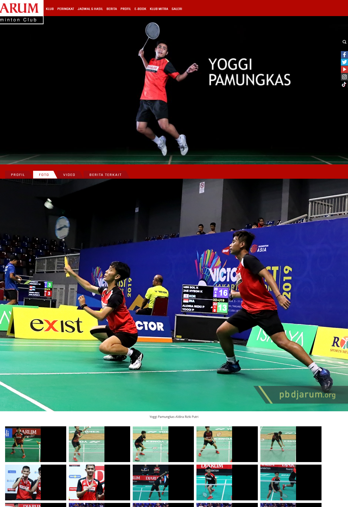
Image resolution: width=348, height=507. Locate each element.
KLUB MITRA (159, 9)
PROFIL (126, 9)
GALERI (177, 9)
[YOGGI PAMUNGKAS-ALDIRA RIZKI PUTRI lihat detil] (23, 444)
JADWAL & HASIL (90, 9)
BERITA (111, 9)
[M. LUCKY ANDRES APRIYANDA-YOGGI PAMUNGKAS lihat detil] (23, 482)
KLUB (50, 9)
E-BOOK (140, 9)
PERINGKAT (65, 9)
